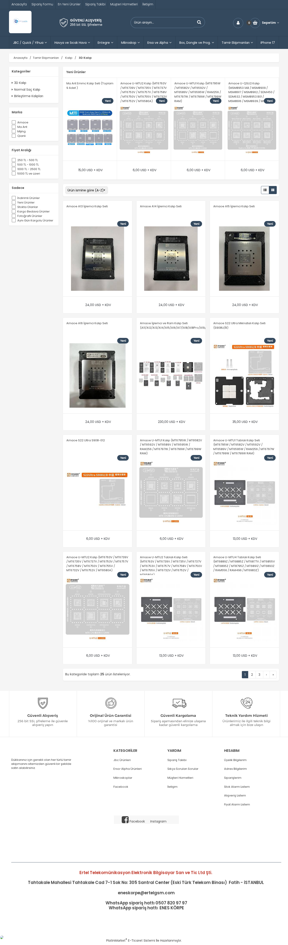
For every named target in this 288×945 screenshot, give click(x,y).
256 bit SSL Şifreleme (86, 24)
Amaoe (22, 122)
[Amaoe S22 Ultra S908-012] (97, 493)
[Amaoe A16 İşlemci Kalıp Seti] (97, 376)
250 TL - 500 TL (27, 160)
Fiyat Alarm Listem (237, 805)
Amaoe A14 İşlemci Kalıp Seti (161, 206)
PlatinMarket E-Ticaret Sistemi (130, 940)
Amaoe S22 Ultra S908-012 (85, 440)
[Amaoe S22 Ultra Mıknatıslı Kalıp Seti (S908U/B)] (244, 376)
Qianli (21, 136)
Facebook (120, 787)
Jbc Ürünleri (122, 760)
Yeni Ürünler (26, 202)
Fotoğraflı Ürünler (29, 216)
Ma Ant (22, 127)
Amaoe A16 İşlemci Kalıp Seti (87, 323)
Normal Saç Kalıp (27, 89)
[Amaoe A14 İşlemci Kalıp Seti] (171, 259)
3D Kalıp (20, 83)
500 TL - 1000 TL (28, 164)
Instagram (158, 821)
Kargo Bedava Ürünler (33, 211)
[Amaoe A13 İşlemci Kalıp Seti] (97, 259)
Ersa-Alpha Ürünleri (127, 769)
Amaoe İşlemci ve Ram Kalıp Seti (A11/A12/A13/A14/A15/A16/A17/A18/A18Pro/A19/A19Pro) (178, 325)
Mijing (21, 131)
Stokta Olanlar (27, 207)
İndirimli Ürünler (28, 198)
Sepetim (269, 23)
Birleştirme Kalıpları (28, 96)
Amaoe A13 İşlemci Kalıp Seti (87, 206)
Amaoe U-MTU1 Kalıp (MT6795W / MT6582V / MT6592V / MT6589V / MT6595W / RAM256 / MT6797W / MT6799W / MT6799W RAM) (197, 92)
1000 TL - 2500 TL (28, 169)
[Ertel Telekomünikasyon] (20, 32)
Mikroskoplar (122, 778)
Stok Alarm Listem (237, 787)
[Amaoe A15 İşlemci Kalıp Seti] (244, 259)
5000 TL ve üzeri (28, 173)
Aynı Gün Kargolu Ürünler (35, 220)
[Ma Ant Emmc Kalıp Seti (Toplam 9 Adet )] (90, 131)
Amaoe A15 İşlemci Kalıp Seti (234, 206)
